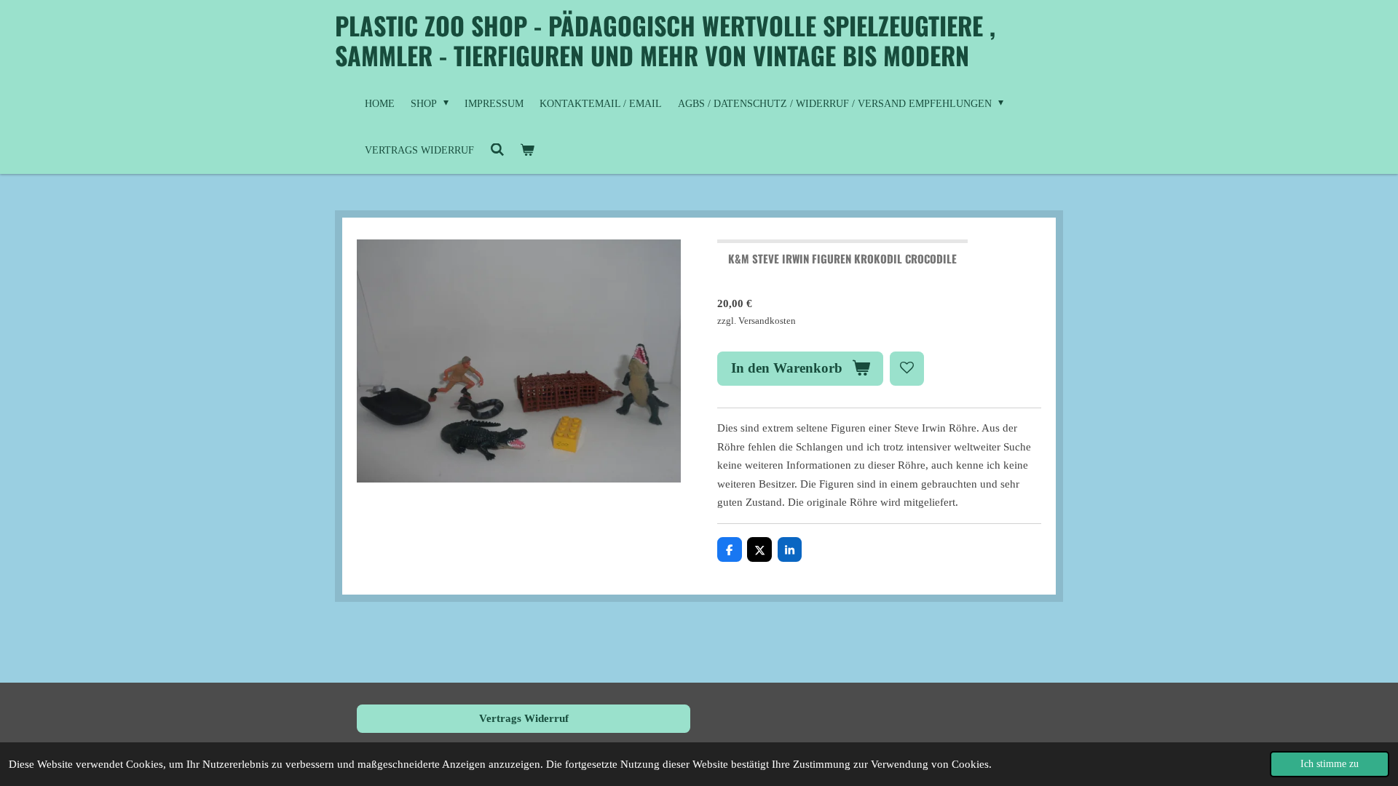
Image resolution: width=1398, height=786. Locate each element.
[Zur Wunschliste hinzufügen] (907, 369)
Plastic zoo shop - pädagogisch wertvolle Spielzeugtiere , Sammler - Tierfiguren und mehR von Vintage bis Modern (665, 40)
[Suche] (497, 150)
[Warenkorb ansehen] (528, 150)
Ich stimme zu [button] (1329, 763)
